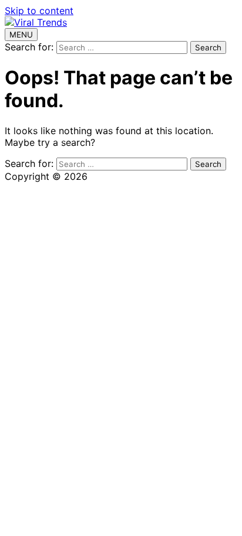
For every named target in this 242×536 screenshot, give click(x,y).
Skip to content (39, 10)
